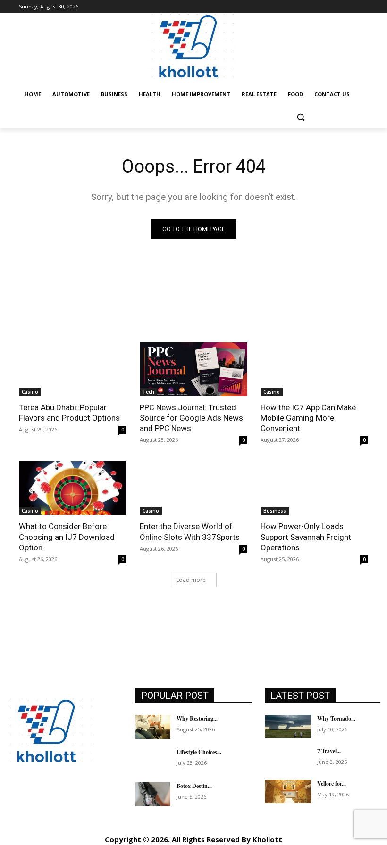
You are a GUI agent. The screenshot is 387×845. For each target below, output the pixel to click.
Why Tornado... (336, 718)
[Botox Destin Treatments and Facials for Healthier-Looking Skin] (152, 794)
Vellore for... (331, 783)
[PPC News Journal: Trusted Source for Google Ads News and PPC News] (193, 369)
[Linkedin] (57, 802)
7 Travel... (329, 751)
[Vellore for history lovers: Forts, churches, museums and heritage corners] (288, 791)
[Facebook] (15, 802)
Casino (30, 392)
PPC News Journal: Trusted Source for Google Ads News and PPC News (191, 418)
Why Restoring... (197, 718)
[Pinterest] (78, 802)
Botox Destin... (194, 786)
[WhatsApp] (15, 823)
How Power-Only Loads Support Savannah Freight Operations (306, 537)
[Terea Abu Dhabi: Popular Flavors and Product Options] (72, 369)
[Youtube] (36, 823)
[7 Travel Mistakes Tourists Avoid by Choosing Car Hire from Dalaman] (288, 758)
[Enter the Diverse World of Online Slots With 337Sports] (193, 488)
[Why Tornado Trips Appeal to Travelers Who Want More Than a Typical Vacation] (288, 726)
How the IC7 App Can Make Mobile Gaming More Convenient (308, 418)
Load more (191, 580)
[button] (300, 117)
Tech (148, 392)
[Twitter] (100, 802)
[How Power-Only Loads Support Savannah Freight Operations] (314, 488)
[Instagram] (36, 802)
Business (274, 510)
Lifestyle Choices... (199, 752)
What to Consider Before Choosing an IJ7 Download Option (67, 537)
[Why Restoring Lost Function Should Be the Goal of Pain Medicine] (152, 727)
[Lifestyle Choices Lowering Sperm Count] (152, 760)
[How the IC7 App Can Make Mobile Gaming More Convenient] (314, 369)
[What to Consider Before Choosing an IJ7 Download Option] (72, 488)
